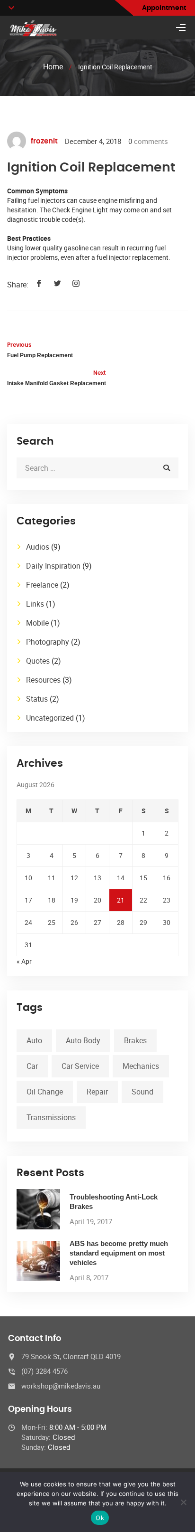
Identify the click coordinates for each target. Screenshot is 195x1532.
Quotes (38, 661)
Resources (43, 680)
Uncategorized (50, 718)
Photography (47, 642)
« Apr (24, 961)
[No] (183, 1502)
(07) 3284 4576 (44, 1371)
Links (35, 604)
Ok (100, 1518)
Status (37, 699)
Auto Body (83, 1040)
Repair (97, 1091)
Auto (34, 1040)
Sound (142, 1091)
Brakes (135, 1040)
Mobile (37, 623)
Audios (37, 547)
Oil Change (45, 1091)
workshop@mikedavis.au (60, 1385)
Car (32, 1066)
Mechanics (141, 1066)
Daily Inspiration (53, 566)
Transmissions (51, 1117)
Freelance (42, 585)
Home (53, 66)
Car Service (80, 1066)
